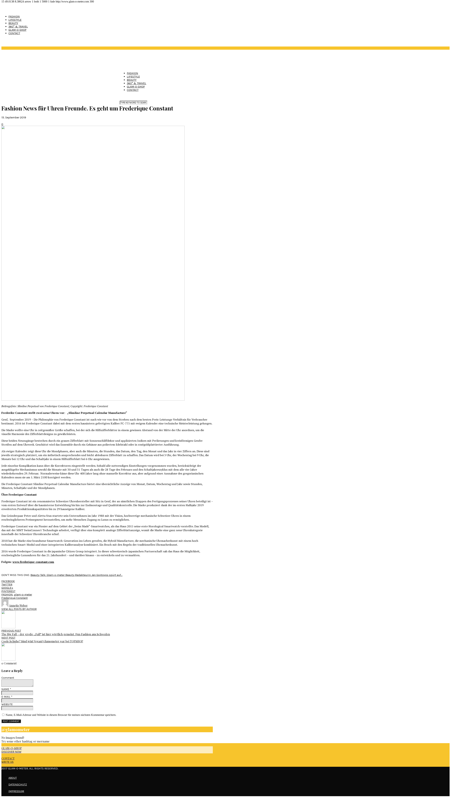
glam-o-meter (23, 594)
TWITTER (6, 584)
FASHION (14, 16)
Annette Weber (18, 605)
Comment (7, 677)
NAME (6, 689)
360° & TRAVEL (18, 26)
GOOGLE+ (7, 588)
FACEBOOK (8, 581)
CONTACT (14, 33)
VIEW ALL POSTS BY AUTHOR (19, 609)
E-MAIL (6, 696)
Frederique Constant (14, 598)
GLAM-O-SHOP (17, 30)
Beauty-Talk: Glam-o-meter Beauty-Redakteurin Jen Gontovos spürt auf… (76, 575)
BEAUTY (13, 23)
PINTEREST (8, 591)
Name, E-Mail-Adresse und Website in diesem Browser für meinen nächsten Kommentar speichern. (61, 714)
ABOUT (12, 777)
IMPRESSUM (16, 791)
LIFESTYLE (14, 19)
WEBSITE (7, 704)
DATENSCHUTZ (17, 784)
